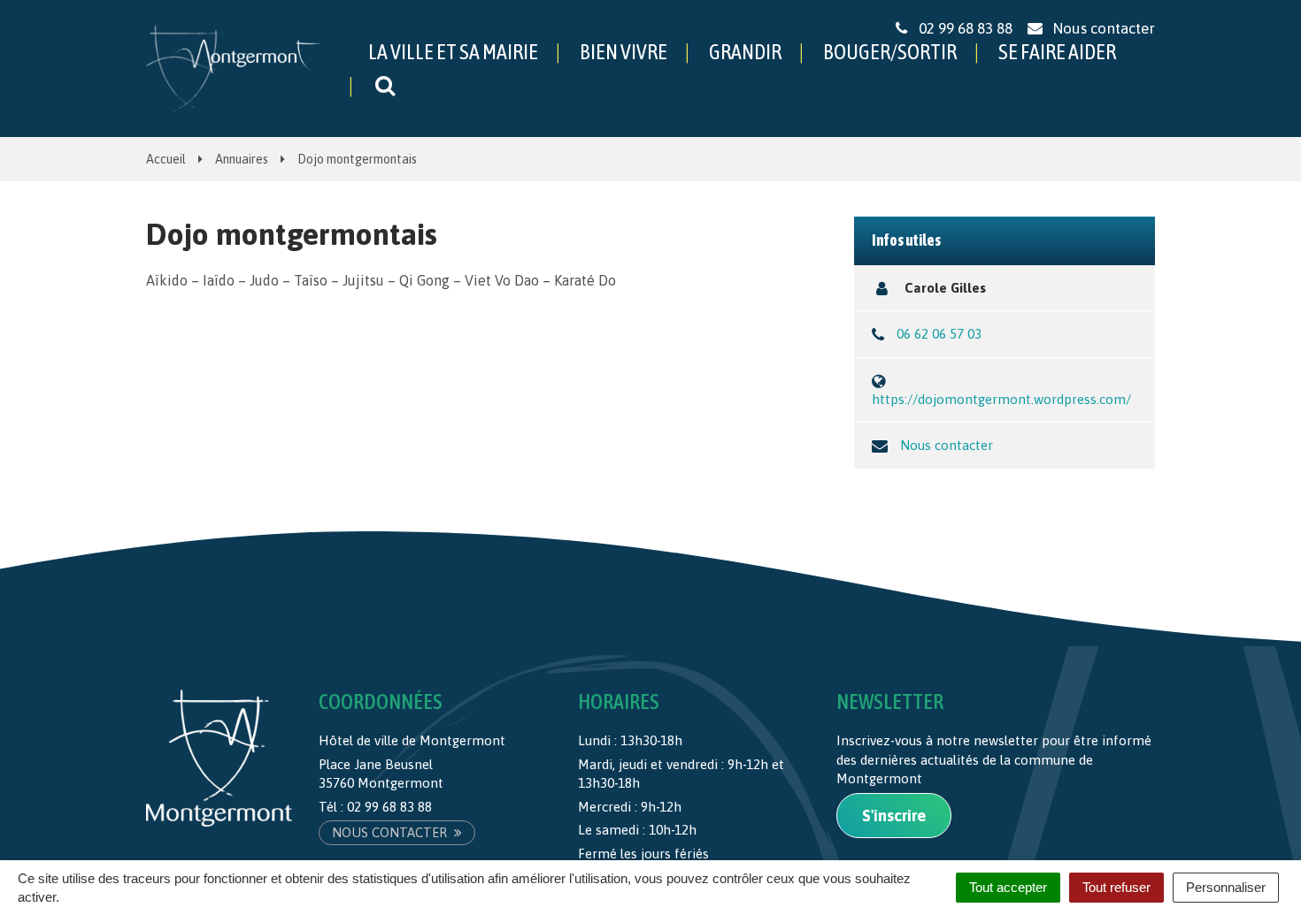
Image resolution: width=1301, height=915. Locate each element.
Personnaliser (1226, 887)
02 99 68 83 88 (389, 806)
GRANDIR (745, 52)
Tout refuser (1116, 887)
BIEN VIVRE (623, 52)
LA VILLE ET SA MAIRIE (453, 52)
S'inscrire (894, 815)
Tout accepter (1008, 887)
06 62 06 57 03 (939, 333)
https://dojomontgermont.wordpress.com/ (1001, 399)
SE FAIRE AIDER (1057, 52)
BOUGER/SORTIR (890, 52)
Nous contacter (946, 445)
